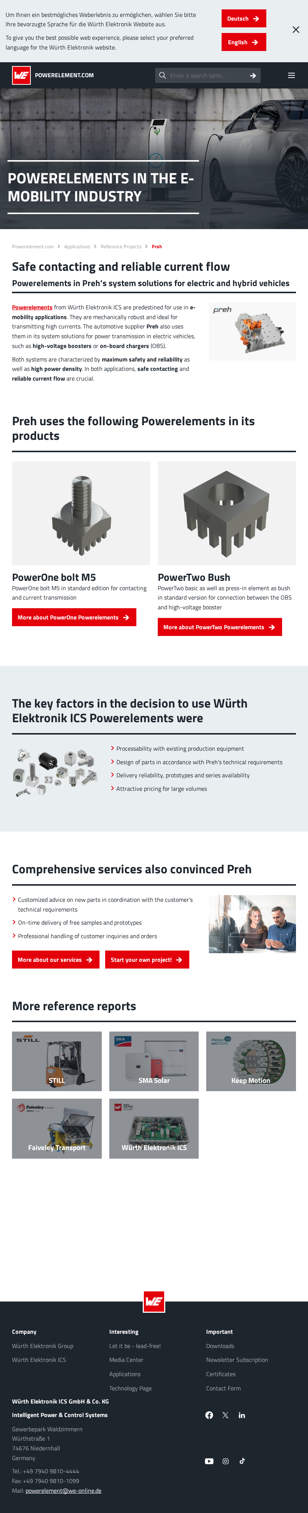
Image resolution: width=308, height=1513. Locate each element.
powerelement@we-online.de (63, 1490)
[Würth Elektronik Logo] (23, 75)
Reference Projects (121, 246)
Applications (77, 246)
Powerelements (32, 307)
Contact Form (223, 1388)
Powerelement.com (33, 246)
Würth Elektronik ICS (39, 1359)
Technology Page (130, 1388)
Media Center (126, 1359)
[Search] (253, 75)
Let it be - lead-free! (135, 1345)
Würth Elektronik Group (42, 1345)
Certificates (221, 1373)
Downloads (220, 1345)
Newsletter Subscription (237, 1359)
